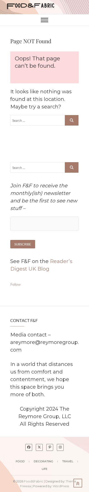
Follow (15, 284)
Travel (67, 461)
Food (20, 461)
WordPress (61, 486)
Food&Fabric (33, 481)
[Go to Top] (77, 483)
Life (44, 468)
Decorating (43, 461)
